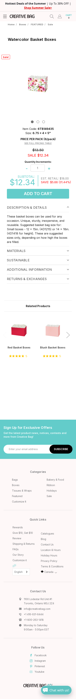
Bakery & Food (55, 479)
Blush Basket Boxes (52, 347)
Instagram (40, 660)
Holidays (52, 490)
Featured (17, 496)
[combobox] (21, 571)
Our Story (18, 554)
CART (69, 16)
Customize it (20, 560)
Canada (48, 571)
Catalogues (47, 533)
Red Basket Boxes (19, 347)
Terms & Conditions (52, 566)
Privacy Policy (49, 560)
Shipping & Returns (24, 543)
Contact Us (47, 544)
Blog (43, 539)
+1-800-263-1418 (34, 619)
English (18, 571)
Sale (49, 496)
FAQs (16, 549)
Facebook (41, 655)
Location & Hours (51, 549)
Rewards (18, 527)
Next (67, 335)
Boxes (15, 485)
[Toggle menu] (5, 16)
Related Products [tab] (38, 306)
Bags (15, 479)
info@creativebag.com (37, 608)
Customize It (19, 501)
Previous (4, 335)
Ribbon (51, 485)
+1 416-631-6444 (33, 614)
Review (17, 538)
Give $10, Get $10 (23, 532)
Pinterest (40, 666)
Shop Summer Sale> (38, 8)
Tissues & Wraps (22, 490)
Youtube (39, 671)
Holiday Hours (49, 555)
